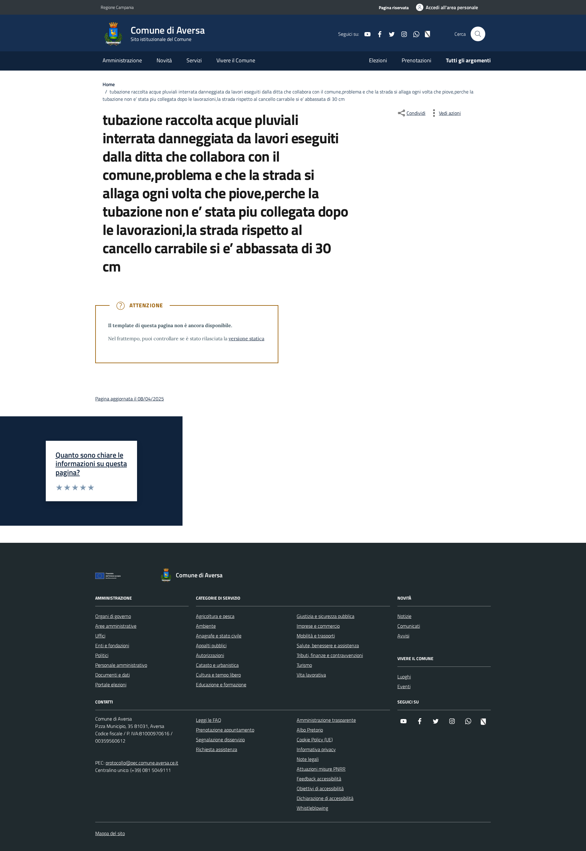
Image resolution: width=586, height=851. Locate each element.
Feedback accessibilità (319, 778)
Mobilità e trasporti (316, 635)
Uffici (100, 635)
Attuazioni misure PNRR (321, 768)
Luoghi (404, 676)
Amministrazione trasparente (326, 720)
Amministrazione (122, 60)
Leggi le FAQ (208, 720)
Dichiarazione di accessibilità (325, 798)
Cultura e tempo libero (218, 674)
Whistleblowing (312, 808)
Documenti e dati (112, 674)
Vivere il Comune (235, 60)
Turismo (304, 665)
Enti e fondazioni (112, 645)
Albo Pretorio (310, 729)
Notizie (404, 616)
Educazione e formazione (221, 684)
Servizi (194, 60)
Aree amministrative (115, 626)
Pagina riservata (394, 7)
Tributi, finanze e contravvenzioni (330, 655)
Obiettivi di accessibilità (320, 788)
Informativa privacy (316, 749)
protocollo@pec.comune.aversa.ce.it (142, 762)
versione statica (246, 338)
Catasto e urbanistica (217, 665)
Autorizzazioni (210, 655)
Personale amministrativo (121, 665)
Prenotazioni (416, 60)
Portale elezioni (110, 684)
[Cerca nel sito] (478, 34)
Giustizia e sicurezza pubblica (325, 616)
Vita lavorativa (311, 674)
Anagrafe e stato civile (218, 635)
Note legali (308, 759)
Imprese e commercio (318, 626)
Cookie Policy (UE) (315, 739)
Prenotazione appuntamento (225, 729)
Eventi (404, 686)
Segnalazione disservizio (220, 739)
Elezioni (378, 60)
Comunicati (408, 626)
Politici (101, 655)
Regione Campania (117, 7)
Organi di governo (113, 616)
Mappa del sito (110, 833)
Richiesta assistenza (216, 749)
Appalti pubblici (211, 645)
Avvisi (403, 635)
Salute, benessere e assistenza (328, 645)
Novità (164, 60)
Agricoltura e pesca (215, 616)
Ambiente (206, 626)
